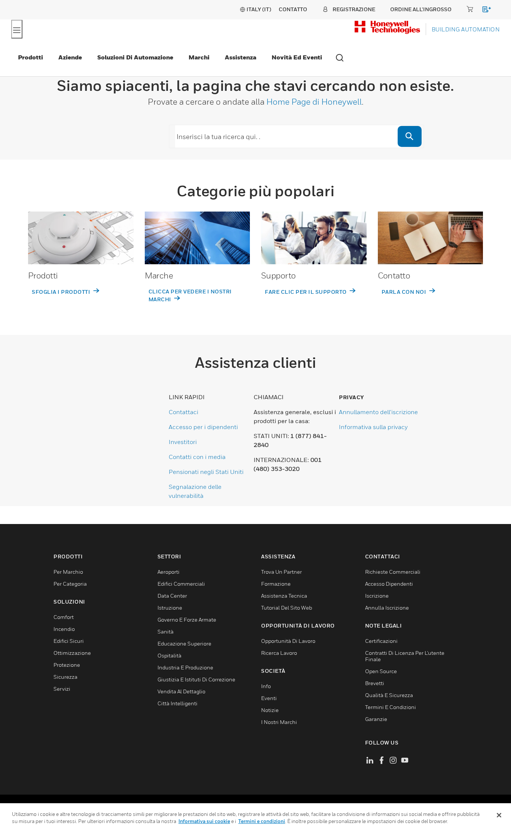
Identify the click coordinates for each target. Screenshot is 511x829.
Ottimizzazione (72, 653)
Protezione (66, 665)
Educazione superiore (184, 643)
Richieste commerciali (392, 571)
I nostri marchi (279, 722)
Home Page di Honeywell (314, 102)
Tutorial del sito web (286, 607)
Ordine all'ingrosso (421, 9)
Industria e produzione (185, 667)
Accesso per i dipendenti (203, 427)
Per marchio (68, 571)
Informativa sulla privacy (373, 427)
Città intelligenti (177, 703)
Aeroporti (168, 571)
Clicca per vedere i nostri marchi (190, 295)
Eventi (269, 698)
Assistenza (240, 57)
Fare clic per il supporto (306, 292)
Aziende (70, 57)
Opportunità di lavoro (288, 641)
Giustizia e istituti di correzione (196, 679)
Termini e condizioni (261, 821)
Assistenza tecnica (284, 595)
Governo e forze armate (186, 619)
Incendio (64, 629)
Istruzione (169, 607)
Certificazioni (381, 641)
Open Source (381, 671)
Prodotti (30, 57)
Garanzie (376, 719)
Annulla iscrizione (387, 607)
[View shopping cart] (483, 11)
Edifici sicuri (68, 641)
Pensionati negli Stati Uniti (206, 471)
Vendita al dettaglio (181, 691)
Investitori (183, 442)
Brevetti (374, 683)
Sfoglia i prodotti (62, 292)
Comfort (63, 617)
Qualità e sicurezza (389, 695)
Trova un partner (281, 571)
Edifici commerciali (181, 583)
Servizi (61, 688)
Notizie (270, 710)
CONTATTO (293, 9)
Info (266, 686)
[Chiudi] (499, 815)
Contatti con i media (197, 456)
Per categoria (70, 583)
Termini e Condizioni (390, 707)
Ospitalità (169, 655)
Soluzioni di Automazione (135, 57)
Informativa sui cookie (204, 821)
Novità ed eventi (297, 57)
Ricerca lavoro (279, 653)
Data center (172, 595)
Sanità (165, 631)
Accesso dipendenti (389, 583)
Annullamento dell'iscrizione (378, 412)
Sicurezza (65, 677)
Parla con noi (405, 292)
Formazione (276, 583)
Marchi (199, 57)
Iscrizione (377, 595)
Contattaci (183, 412)
